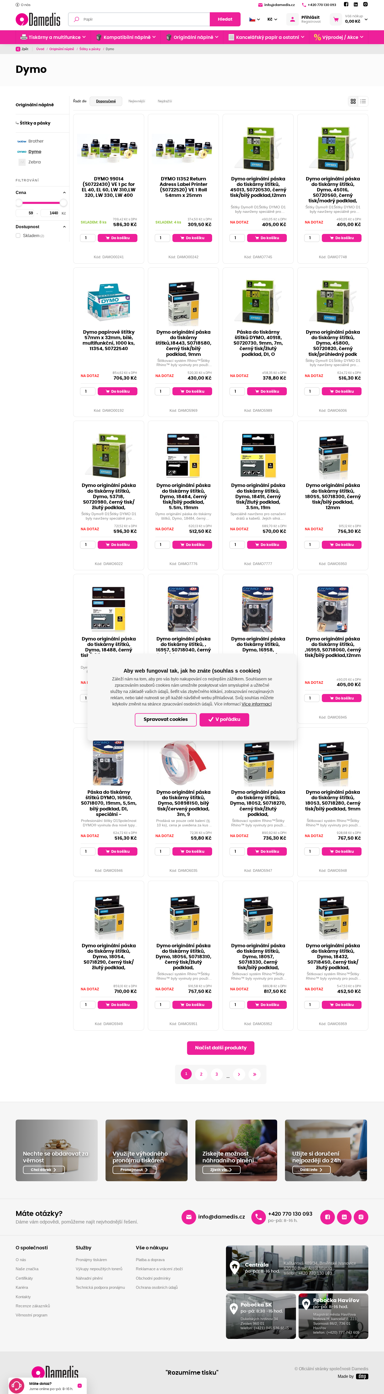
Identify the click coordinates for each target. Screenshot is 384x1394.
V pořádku (227, 719)
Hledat (225, 19)
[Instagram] (365, 4)
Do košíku (120, 238)
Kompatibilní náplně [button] (127, 38)
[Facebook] (346, 4)
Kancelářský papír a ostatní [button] (267, 38)
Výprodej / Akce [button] (340, 38)
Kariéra (22, 1287)
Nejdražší (165, 101)
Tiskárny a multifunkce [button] (54, 38)
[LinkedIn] (355, 4)
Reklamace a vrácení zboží (159, 1269)
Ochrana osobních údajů (157, 1287)
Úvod (40, 49)
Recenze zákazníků (33, 1306)
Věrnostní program (32, 1315)
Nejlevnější (137, 101)
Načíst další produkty (221, 1048)
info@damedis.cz (279, 5)
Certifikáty (24, 1278)
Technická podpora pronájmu (100, 1287)
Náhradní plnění (89, 1278)
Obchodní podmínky (153, 1278)
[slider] (19, 203)
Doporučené (106, 101)
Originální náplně (62, 49)
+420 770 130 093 (322, 5)
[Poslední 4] (254, 1074)
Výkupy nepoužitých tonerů (99, 1269)
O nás (26, 5)
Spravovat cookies (166, 719)
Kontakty (23, 1297)
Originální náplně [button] (193, 38)
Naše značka (27, 1269)
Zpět (25, 49)
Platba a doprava (150, 1259)
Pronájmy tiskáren (91, 1259)
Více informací (257, 704)
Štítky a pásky (90, 49)
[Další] (239, 1074)
